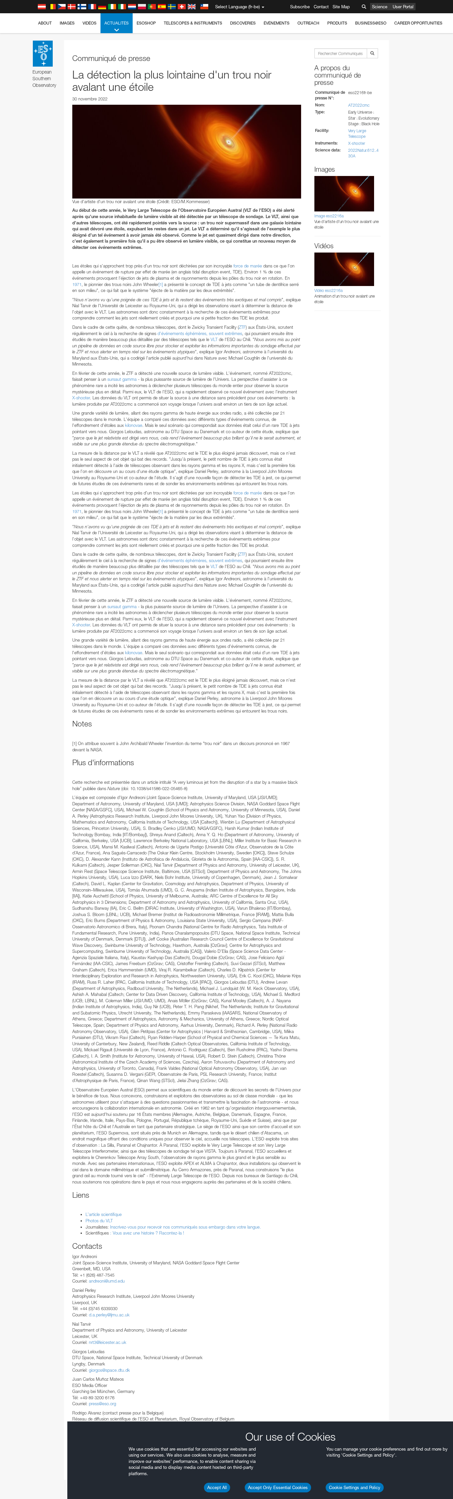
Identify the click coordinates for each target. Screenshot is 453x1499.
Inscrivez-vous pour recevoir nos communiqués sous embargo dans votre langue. (185, 1227)
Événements (277, 23)
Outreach (308, 23)
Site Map (341, 6)
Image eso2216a (329, 215)
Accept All (217, 1487)
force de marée (247, 265)
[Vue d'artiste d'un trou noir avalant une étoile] (186, 151)
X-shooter (81, 397)
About (45, 23)
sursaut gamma (122, 379)
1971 (77, 284)
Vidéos (90, 23)
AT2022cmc (358, 105)
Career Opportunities (418, 23)
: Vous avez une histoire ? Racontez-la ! (146, 1233)
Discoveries (243, 23)
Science (379, 6)
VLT (214, 339)
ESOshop (146, 23)
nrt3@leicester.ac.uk (107, 1342)
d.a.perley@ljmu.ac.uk (109, 1314)
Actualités (116, 23)
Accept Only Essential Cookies (278, 1487)
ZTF (242, 327)
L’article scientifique (104, 1214)
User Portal (403, 6)
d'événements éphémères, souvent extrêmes (200, 333)
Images (67, 23)
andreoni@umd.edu (107, 1281)
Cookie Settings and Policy (354, 1487)
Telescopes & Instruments (193, 23)
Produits (337, 23)
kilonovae (133, 425)
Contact (321, 6)
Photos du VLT (99, 1220)
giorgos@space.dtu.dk (109, 1370)
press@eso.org (102, 1403)
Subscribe (300, 6)
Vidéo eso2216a (328, 290)
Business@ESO (370, 23)
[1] (161, 284)
